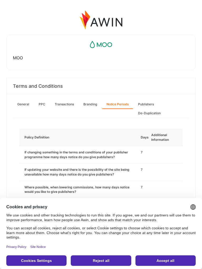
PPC (42, 104)
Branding (90, 104)
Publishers (146, 104)
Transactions (64, 104)
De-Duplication (149, 113)
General (23, 104)
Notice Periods (118, 104)
